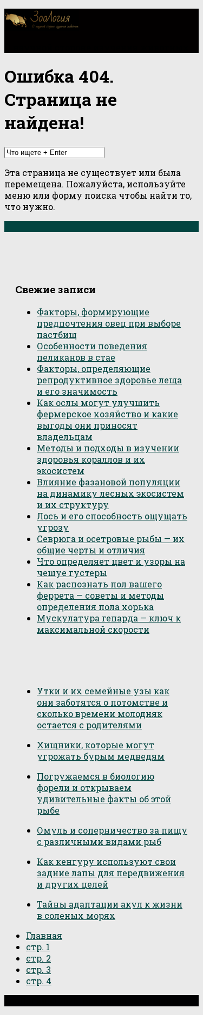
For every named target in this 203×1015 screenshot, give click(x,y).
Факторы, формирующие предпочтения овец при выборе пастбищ (109, 323)
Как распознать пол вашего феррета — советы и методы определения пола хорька (100, 595)
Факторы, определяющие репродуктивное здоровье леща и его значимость (109, 380)
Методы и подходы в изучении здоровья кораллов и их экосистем (108, 459)
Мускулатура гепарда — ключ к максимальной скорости (109, 623)
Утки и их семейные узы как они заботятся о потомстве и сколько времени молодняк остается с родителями (103, 707)
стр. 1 (38, 946)
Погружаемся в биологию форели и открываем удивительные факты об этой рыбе (104, 793)
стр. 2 (38, 958)
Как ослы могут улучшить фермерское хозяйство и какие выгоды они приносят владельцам (107, 419)
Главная (44, 935)
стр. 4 (38, 980)
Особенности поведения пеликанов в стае (92, 351)
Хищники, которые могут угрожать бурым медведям (101, 750)
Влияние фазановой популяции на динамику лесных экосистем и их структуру (110, 493)
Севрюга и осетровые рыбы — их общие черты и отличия (111, 544)
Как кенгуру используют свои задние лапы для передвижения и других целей (111, 873)
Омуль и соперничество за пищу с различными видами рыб (112, 835)
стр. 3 (38, 969)
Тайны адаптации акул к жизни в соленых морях (109, 909)
